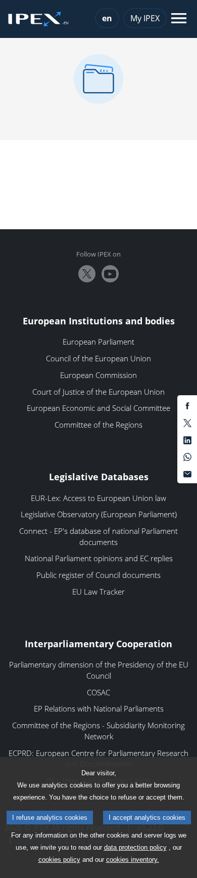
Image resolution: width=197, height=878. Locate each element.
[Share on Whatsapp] (187, 456)
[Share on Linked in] (187, 439)
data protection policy (135, 847)
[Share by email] (187, 473)
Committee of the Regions (98, 425)
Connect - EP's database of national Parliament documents (98, 536)
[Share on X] (187, 422)
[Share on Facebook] (187, 405)
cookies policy (59, 859)
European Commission (98, 375)
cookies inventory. (132, 859)
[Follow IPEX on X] (87, 274)
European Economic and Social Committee (98, 408)
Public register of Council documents (98, 575)
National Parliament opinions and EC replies (99, 558)
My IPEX (145, 18)
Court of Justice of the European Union (98, 392)
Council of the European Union (98, 358)
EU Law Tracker (98, 592)
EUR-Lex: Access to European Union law (98, 498)
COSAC (98, 692)
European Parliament (98, 342)
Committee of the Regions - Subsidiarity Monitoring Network (98, 730)
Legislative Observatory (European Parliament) (99, 514)
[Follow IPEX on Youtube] (110, 274)
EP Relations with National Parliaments (99, 708)
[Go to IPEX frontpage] (38, 19)
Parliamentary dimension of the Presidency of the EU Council (98, 670)
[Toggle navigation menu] (179, 19)
